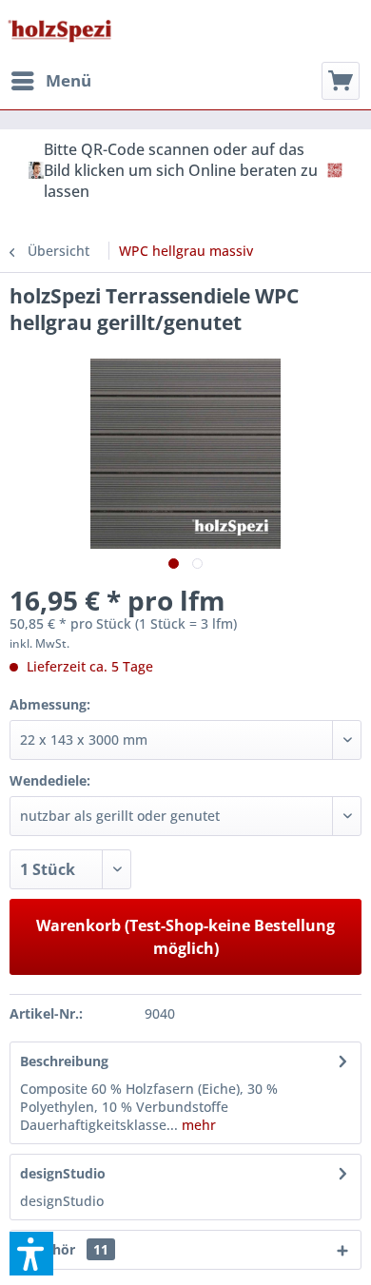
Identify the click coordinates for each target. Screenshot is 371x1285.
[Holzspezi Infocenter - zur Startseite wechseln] (59, 31)
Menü (68, 80)
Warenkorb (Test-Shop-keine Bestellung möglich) (185, 937)
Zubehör (64, 1249)
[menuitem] (50, 81)
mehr (197, 1125)
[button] (31, 1253)
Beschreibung (64, 1061)
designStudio (63, 1173)
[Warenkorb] (341, 81)
